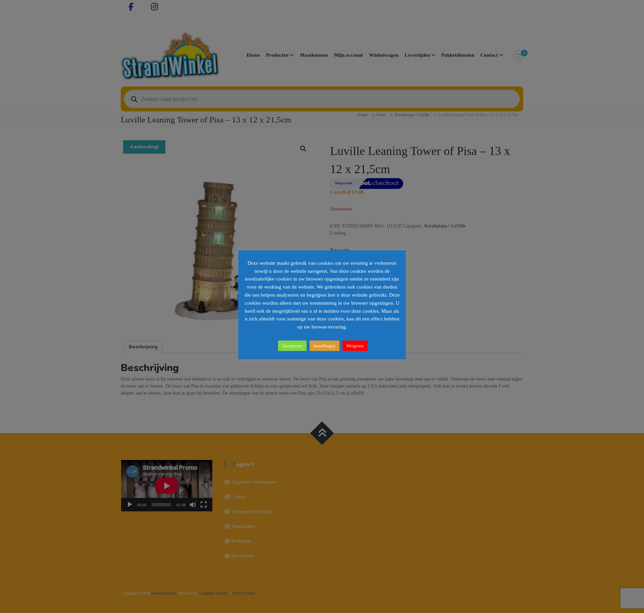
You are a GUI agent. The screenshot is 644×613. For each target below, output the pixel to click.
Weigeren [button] (355, 345)
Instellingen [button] (324, 345)
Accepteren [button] (292, 345)
